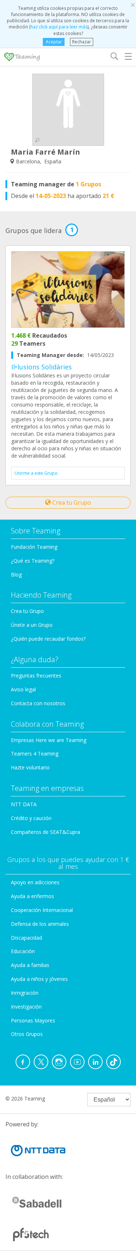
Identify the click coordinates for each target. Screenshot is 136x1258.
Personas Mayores (33, 1020)
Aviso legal (23, 689)
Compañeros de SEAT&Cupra (45, 831)
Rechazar (81, 42)
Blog (16, 574)
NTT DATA (24, 804)
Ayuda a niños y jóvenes (39, 978)
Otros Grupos (27, 1033)
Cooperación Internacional (42, 909)
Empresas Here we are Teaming (48, 740)
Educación (23, 951)
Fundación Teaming (34, 546)
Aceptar (54, 42)
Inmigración (24, 992)
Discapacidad (26, 937)
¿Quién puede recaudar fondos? (48, 638)
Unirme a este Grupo (36, 473)
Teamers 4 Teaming (34, 753)
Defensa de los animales (40, 923)
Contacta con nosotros (38, 703)
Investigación (26, 1006)
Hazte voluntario (30, 767)
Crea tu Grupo (71, 502)
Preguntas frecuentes (36, 675)
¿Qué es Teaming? (32, 560)
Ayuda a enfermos (32, 896)
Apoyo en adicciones (35, 882)
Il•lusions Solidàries (41, 366)
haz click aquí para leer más (58, 27)
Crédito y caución (31, 818)
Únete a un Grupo (32, 624)
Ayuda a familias (30, 965)
